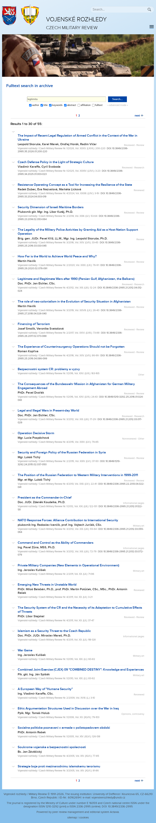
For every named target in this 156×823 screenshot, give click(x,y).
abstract (71, 105)
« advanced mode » (117, 105)
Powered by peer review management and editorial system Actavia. (78, 812)
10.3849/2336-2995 (120, 806)
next (138, 115)
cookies (84, 817)
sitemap (72, 817)
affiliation (86, 105)
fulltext (99, 105)
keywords (57, 105)
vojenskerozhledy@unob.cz (108, 797)
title (46, 105)
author (35, 105)
